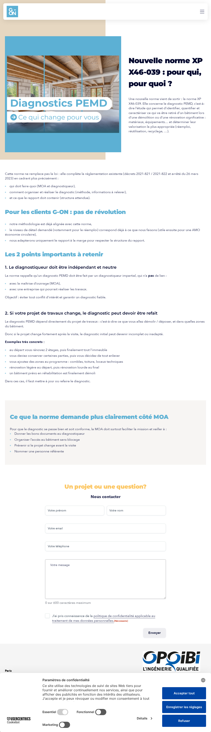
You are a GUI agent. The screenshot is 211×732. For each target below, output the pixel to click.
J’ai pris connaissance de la (103, 618)
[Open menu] (202, 11)
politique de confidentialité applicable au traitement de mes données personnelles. (103, 618)
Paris (8, 671)
